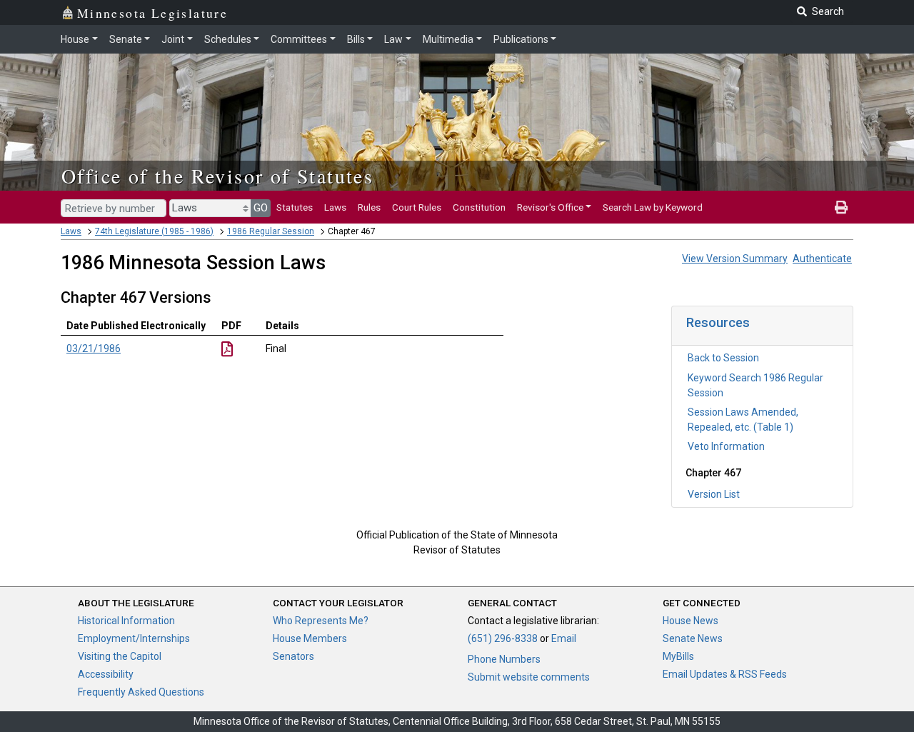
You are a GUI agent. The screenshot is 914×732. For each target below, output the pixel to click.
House (75, 39)
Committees (299, 39)
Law (393, 39)
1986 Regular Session (270, 231)
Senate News (693, 638)
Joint (172, 39)
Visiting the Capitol (119, 656)
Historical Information (126, 620)
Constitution (479, 207)
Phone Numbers (504, 659)
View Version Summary (735, 258)
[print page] (841, 207)
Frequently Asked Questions (141, 692)
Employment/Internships (134, 638)
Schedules (227, 39)
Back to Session (723, 358)
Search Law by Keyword (653, 207)
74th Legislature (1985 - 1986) (154, 231)
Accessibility (106, 674)
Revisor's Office (550, 207)
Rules (369, 207)
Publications (520, 39)
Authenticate (822, 258)
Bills (356, 39)
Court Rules (416, 207)
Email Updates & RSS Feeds (725, 674)
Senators (293, 656)
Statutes (294, 207)
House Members (310, 638)
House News (690, 620)
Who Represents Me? (320, 620)
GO (260, 207)
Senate (125, 39)
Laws (335, 207)
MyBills (678, 656)
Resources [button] (718, 322)
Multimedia (448, 39)
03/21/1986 (93, 348)
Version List (714, 494)
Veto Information (726, 446)
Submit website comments (529, 677)
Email (563, 638)
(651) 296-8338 (503, 638)
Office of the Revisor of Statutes (217, 175)
